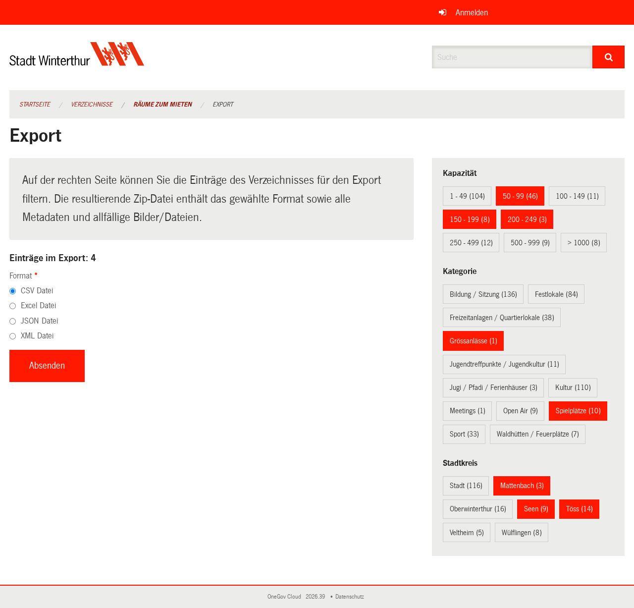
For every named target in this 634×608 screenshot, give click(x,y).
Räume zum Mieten (162, 104)
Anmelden (472, 12)
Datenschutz (351, 597)
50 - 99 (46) (520, 196)
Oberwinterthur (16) (478, 509)
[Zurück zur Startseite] (77, 62)
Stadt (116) (466, 486)
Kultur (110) (573, 387)
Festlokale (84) (556, 294)
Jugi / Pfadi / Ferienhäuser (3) (493, 387)
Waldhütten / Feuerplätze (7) (538, 434)
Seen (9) (536, 509)
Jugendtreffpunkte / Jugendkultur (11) (504, 364)
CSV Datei (37, 290)
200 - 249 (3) (527, 219)
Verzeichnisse (91, 104)
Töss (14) (579, 509)
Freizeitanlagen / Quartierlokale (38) (502, 318)
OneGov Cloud (285, 597)
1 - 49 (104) (467, 196)
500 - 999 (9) (530, 243)
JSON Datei (39, 321)
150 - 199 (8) (470, 219)
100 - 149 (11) (577, 196)
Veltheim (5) (467, 533)
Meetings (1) (467, 411)
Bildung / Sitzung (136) (483, 294)
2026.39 (316, 597)
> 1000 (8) (584, 243)
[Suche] (608, 57)
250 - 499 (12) (471, 243)
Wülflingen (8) (522, 533)
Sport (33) (464, 434)
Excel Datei (38, 305)
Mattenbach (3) (522, 486)
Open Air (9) (520, 411)
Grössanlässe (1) (473, 341)
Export (222, 104)
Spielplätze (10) (578, 411)
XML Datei (37, 336)
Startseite (34, 104)
